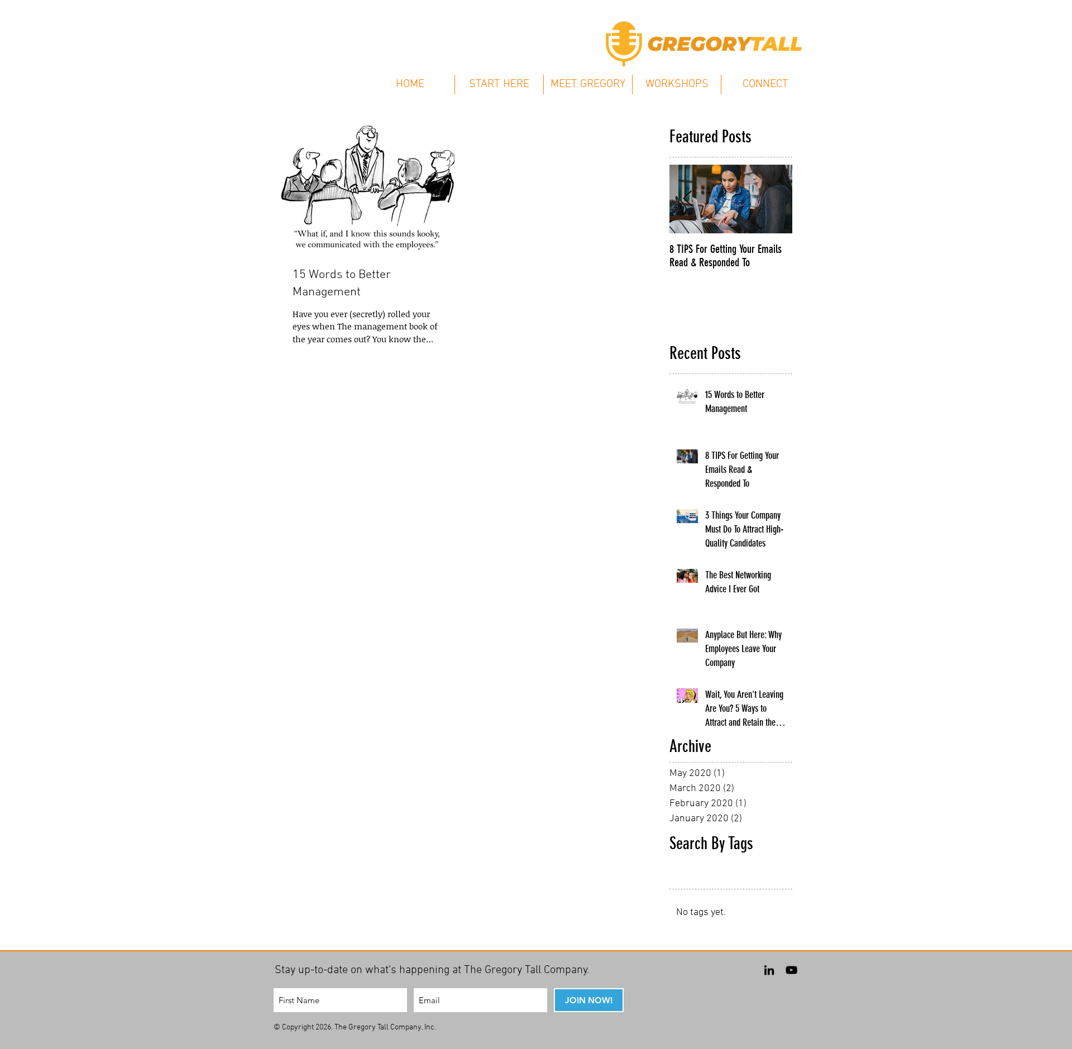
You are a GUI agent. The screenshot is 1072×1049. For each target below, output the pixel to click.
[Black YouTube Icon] (791, 970)
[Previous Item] (687, 199)
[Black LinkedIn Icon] (769, 970)
